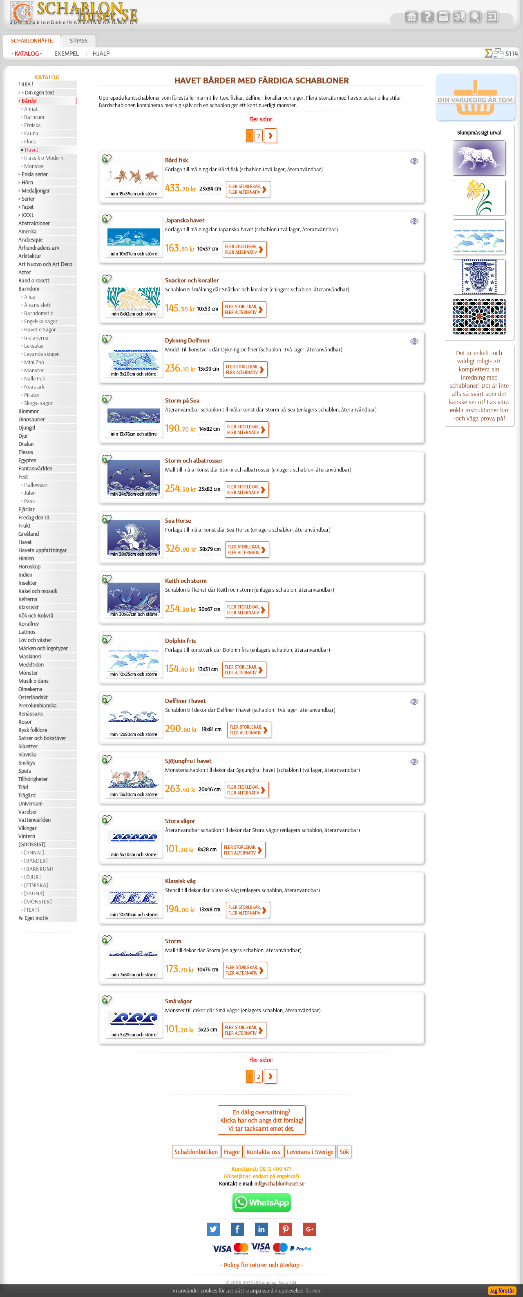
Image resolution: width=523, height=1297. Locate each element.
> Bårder (27, 100)
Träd (23, 787)
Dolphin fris (180, 640)
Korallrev (28, 623)
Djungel (26, 427)
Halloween (35, 484)
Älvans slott (37, 305)
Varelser (27, 811)
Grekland (28, 533)
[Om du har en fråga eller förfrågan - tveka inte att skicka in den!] (261, 1210)
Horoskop (29, 566)
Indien (25, 574)
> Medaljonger (34, 190)
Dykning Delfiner (187, 340)
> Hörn (25, 182)
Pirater (32, 394)
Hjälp (101, 53)
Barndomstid (39, 313)
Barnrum (34, 117)
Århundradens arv (38, 247)
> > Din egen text (36, 92)
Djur (23, 435)
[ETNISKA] (36, 885)
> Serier (26, 198)
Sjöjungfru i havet (188, 761)
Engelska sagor (41, 321)
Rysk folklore (32, 729)
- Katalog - (27, 53)
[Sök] (475, 22)
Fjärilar (26, 509)
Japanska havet (185, 220)
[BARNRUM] (39, 868)
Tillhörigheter (33, 779)
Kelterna (28, 599)
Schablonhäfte (32, 40)
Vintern (26, 836)
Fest (23, 476)
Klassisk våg (180, 881)
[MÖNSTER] (38, 901)
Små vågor (178, 1001)
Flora (30, 141)
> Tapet (26, 206)
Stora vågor (180, 821)
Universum (30, 803)
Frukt (24, 525)
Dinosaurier (31, 419)
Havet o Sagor (40, 329)
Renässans (30, 713)
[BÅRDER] (36, 860)
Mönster (34, 166)
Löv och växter (34, 640)
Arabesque (30, 239)
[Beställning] (459, 22)
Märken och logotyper (43, 648)
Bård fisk (176, 160)
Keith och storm (186, 580)
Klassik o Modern (43, 157)
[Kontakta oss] (443, 22)
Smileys (26, 762)
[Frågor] (427, 22)
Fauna (31, 133)
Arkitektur (29, 255)
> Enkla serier (33, 174)
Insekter (27, 582)
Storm (173, 941)
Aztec (24, 272)
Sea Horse (178, 520)
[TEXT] (31, 909)
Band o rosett (33, 280)
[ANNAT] (34, 852)
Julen (30, 492)
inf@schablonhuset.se (279, 1183)
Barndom (28, 288)
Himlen (26, 558)
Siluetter (28, 746)
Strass (78, 40)
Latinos (27, 631)
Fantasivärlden (35, 468)
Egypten (27, 460)
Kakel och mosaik (37, 591)
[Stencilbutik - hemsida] (74, 22)
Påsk (29, 501)
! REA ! (26, 84)
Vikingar (27, 828)
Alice (29, 296)
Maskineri (29, 656)
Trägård (27, 795)
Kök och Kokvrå (36, 615)
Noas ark (34, 386)
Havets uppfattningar (42, 550)
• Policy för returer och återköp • (261, 1265)
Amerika (27, 231)
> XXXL (26, 215)
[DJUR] (32, 877)
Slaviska (27, 754)
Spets (24, 770)
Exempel (67, 53)
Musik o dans (33, 680)
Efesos (25, 452)
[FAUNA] (34, 893)
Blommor (28, 411)
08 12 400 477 (275, 1168)
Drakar (26, 443)
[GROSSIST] (32, 844)
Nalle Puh (34, 378)
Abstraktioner (34, 223)
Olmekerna (30, 689)
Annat (31, 108)
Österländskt (33, 697)
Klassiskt (28, 607)
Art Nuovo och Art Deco (45, 264)
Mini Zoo (34, 362)
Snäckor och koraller (192, 280)
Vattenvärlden (34, 819)
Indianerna (36, 337)
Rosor (25, 721)
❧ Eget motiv (33, 917)
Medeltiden (31, 664)
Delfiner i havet (185, 701)
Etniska (32, 125)
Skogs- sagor (38, 403)
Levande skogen (42, 354)
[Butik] (411, 22)
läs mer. (313, 1290)
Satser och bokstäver (42, 738)
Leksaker (34, 345)
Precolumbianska (37, 705)
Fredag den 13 (33, 517)
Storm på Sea (182, 400)
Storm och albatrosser (194, 460)
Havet (31, 149)
